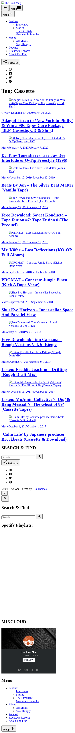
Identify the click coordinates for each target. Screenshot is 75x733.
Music (5, 147)
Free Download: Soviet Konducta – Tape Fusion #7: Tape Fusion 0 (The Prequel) (34, 220)
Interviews (22, 691)
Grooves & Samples (27, 701)
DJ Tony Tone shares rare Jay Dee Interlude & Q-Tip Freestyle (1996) (34, 158)
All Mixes (21, 707)
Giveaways (7, 112)
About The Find (18, 720)
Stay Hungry (23, 711)
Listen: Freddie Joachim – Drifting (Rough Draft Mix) (34, 372)
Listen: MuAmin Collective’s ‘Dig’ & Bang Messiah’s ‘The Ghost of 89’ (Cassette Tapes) (35, 404)
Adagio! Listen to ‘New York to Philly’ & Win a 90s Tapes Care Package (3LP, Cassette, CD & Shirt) (37, 125)
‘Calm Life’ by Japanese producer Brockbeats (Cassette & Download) (34, 437)
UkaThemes (40, 488)
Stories (20, 694)
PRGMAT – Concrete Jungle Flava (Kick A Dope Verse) (34, 282)
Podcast (13, 714)
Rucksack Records (19, 717)
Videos (5, 302)
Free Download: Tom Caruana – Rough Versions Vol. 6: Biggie (31, 342)
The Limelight (24, 697)
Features (13, 688)
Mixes (12, 704)
